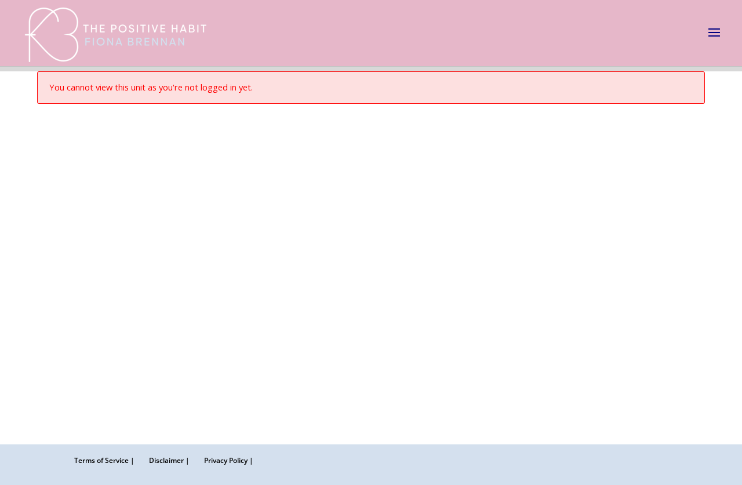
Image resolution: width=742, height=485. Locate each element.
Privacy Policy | (228, 460)
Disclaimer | (169, 460)
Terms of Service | (104, 460)
